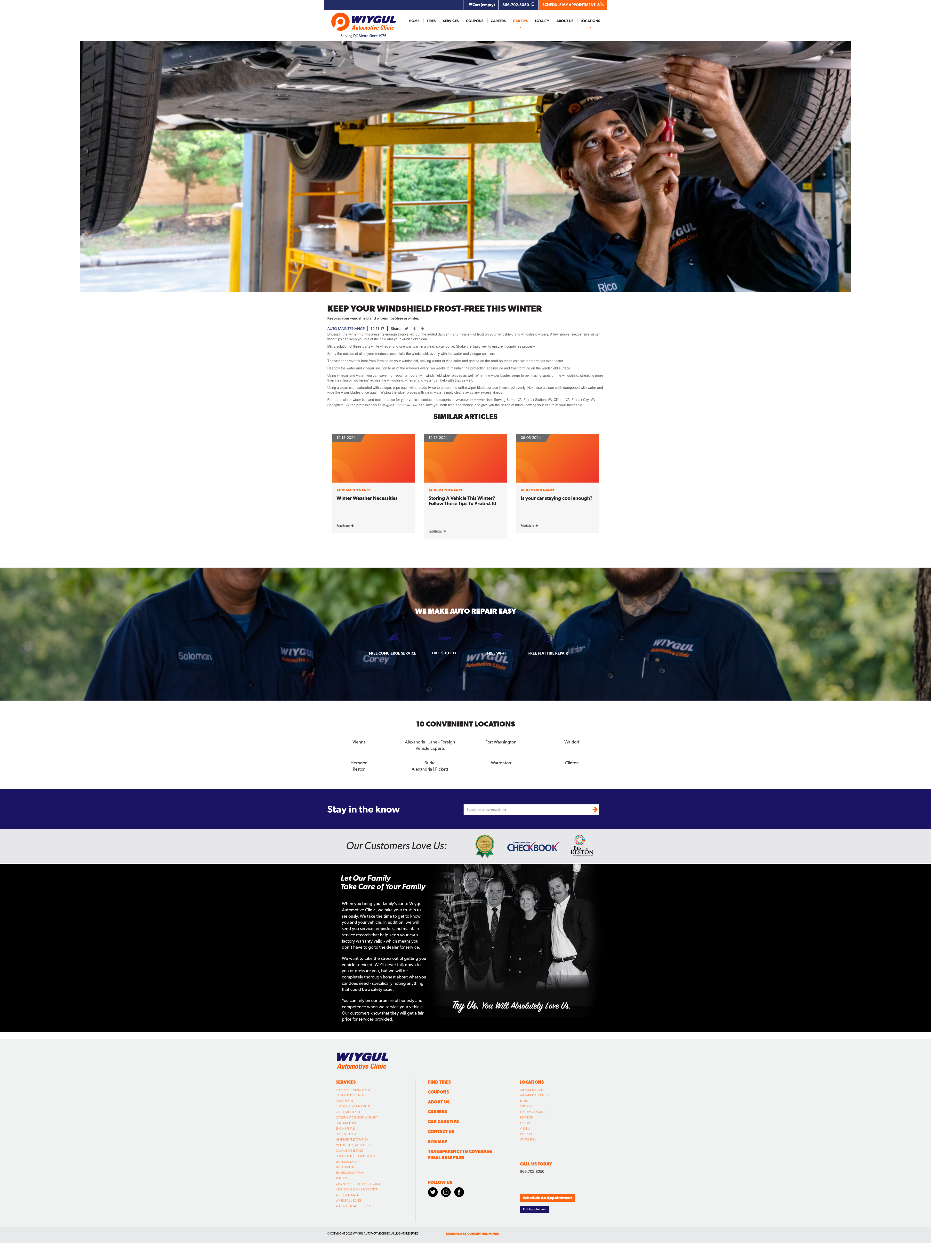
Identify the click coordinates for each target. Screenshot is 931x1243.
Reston (525, 1123)
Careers (498, 21)
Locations (590, 21)
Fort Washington (533, 1112)
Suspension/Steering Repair (355, 1156)
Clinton (526, 1106)
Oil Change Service (349, 1150)
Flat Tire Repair (346, 1134)
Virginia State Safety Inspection (358, 1184)
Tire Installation (348, 1162)
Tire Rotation (345, 1167)
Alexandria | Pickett (534, 1095)
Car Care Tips (443, 1121)
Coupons (474, 21)
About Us (564, 21)
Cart (484, 4)
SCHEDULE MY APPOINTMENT (569, 4)
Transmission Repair (350, 1172)
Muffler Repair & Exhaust (353, 1145)
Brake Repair (344, 1100)
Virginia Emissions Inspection (357, 1189)
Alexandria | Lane (532, 1090)
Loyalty (542, 21)
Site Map (437, 1141)
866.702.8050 (516, 4)
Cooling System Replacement (357, 1117)
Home (414, 21)
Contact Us (441, 1131)
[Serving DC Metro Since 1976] (364, 19)
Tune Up (341, 1178)
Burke (524, 1100)
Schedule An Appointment (547, 1198)
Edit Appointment (534, 1209)
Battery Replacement (351, 1095)
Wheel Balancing (348, 1200)
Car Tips (520, 21)
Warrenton (528, 1139)
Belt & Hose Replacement (353, 1106)
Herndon (526, 1117)
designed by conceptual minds (472, 1233)
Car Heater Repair (348, 1112)
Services (451, 21)
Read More (343, 525)
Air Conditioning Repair (353, 1090)
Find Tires (439, 1082)
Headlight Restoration (352, 1139)
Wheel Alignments (349, 1195)
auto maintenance (346, 328)
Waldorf (526, 1134)
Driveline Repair (346, 1123)
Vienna (525, 1128)
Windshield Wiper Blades (353, 1206)
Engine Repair (345, 1128)
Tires (431, 21)
